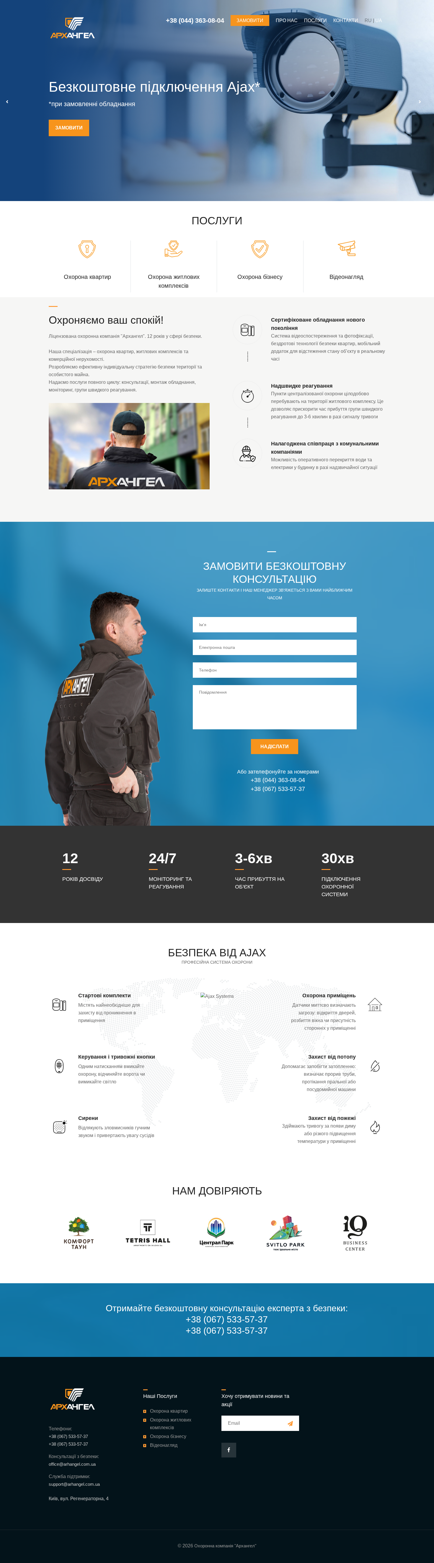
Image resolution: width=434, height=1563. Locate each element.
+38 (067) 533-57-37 (278, 789)
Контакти (345, 20)
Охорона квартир (87, 277)
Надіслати (274, 746)
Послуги (315, 20)
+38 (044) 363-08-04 (278, 780)
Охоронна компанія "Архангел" (225, 1545)
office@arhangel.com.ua (72, 1464)
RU (368, 20)
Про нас (287, 20)
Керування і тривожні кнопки (116, 1057)
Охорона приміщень (329, 995)
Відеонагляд (346, 277)
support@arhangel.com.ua (74, 1484)
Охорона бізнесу (260, 277)
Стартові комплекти (104, 995)
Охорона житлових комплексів (170, 1423)
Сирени (88, 1118)
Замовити (69, 135)
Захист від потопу (332, 1057)
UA (378, 20)
